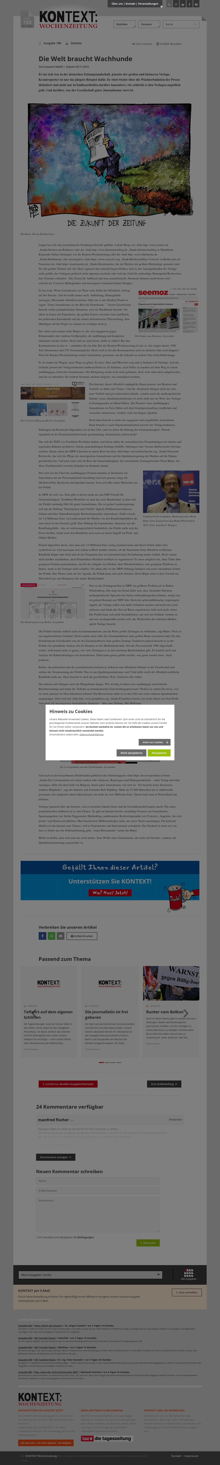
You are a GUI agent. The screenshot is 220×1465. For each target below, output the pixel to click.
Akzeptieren (159, 753)
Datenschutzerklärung (92, 734)
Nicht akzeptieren (131, 753)
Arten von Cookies (153, 742)
